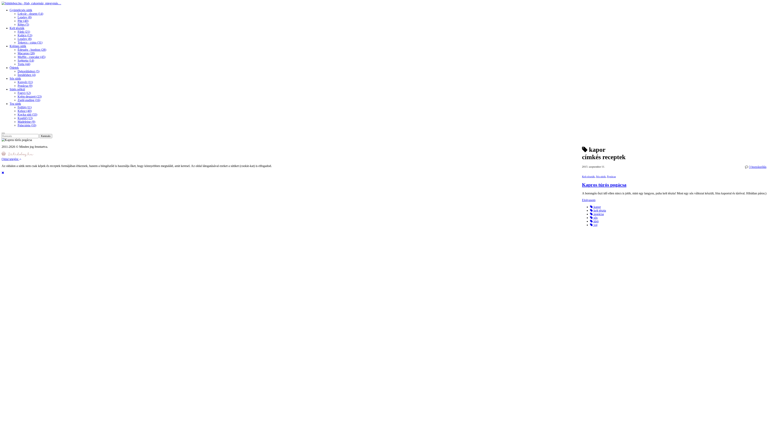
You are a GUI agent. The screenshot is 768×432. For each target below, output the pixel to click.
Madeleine (26, 121)
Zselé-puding (29, 100)
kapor (597, 207)
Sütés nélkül (17, 89)
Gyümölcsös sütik (21, 10)
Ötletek (14, 67)
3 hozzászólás (757, 167)
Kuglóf (25, 118)
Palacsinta (27, 125)
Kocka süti (27, 114)
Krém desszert (30, 96)
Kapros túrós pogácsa (604, 184)
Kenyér (25, 82)
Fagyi (24, 93)
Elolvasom (588, 200)
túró (596, 221)
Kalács (25, 35)
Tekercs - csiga (30, 42)
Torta (24, 64)
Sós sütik (15, 78)
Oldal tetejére (10, 159)
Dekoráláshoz (28, 71)
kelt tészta (599, 210)
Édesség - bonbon (32, 49)
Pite (23, 21)
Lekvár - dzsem (30, 13)
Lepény (25, 17)
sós (595, 217)
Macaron (26, 53)
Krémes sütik (18, 46)
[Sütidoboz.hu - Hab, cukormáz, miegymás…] (31, 3)
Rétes (23, 24)
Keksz (25, 111)
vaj (595, 225)
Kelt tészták (17, 28)
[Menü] (3, 133)
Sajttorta (26, 60)
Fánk (24, 31)
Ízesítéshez (27, 75)
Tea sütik (15, 103)
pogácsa (598, 214)
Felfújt (25, 107)
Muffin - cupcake (31, 57)
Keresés (46, 136)
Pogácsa (25, 85)
